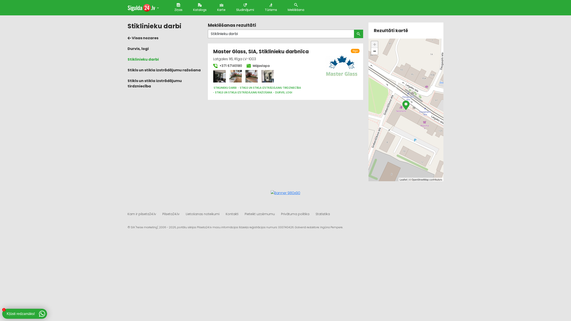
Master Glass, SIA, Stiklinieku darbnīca (261, 51)
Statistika (323, 214)
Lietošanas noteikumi (202, 214)
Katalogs (200, 10)
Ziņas (178, 10)
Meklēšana (296, 10)
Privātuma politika (295, 214)
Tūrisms (271, 10)
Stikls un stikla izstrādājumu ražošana (164, 70)
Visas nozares (144, 38)
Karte (221, 10)
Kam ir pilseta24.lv (142, 214)
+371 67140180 (230, 66)
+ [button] (374, 44)
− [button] (374, 51)
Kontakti (232, 214)
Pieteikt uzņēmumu (260, 214)
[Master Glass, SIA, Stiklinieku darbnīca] (219, 76)
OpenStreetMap (420, 179)
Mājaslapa (261, 66)
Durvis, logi (138, 48)
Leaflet (403, 179)
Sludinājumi (245, 10)
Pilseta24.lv (171, 214)
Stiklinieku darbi (143, 59)
